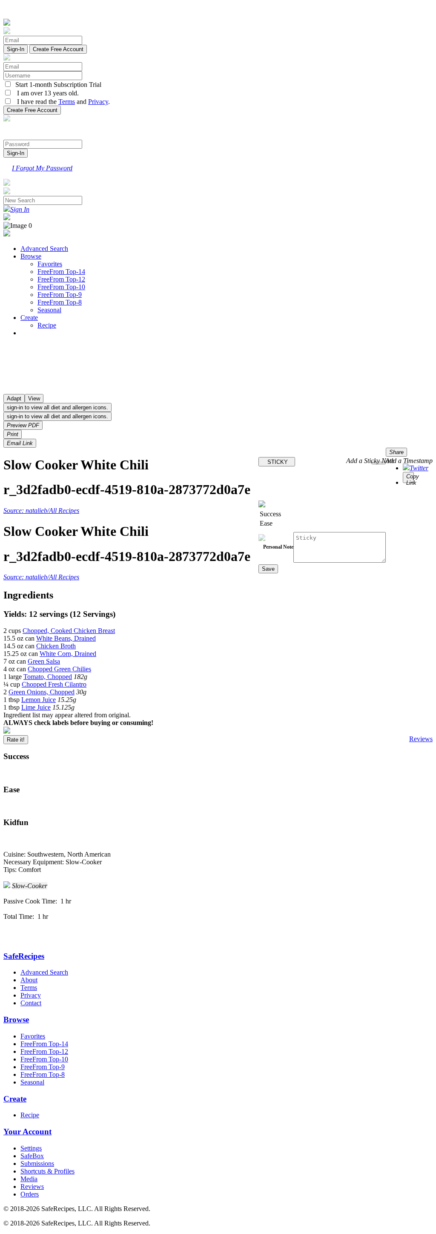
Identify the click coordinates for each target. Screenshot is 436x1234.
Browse (30, 256)
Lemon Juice (38, 699)
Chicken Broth (56, 646)
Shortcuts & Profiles (47, 1171)
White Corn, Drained (68, 653)
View (34, 398)
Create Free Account (58, 49)
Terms (66, 101)
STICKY (277, 462)
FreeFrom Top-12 (61, 279)
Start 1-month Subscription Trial (56, 84)
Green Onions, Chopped (42, 692)
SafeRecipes (23, 956)
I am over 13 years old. (45, 93)
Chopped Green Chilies (59, 669)
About (28, 980)
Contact (30, 1003)
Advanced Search (44, 248)
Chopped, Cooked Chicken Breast (69, 630)
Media (28, 1178)
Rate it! (16, 739)
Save (268, 569)
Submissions (37, 1163)
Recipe (46, 325)
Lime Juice (36, 707)
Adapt (14, 398)
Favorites (49, 264)
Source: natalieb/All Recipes (41, 510)
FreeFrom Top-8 (59, 302)
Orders (29, 1194)
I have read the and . (61, 101)
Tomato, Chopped (47, 676)
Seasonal (49, 310)
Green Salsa (44, 661)
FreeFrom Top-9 (59, 294)
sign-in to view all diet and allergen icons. (57, 407)
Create (29, 317)
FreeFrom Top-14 (61, 271)
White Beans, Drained (66, 638)
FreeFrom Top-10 (61, 287)
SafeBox (32, 1155)
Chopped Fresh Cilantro (54, 684)
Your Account (27, 1131)
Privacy (98, 101)
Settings (31, 1148)
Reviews (421, 738)
